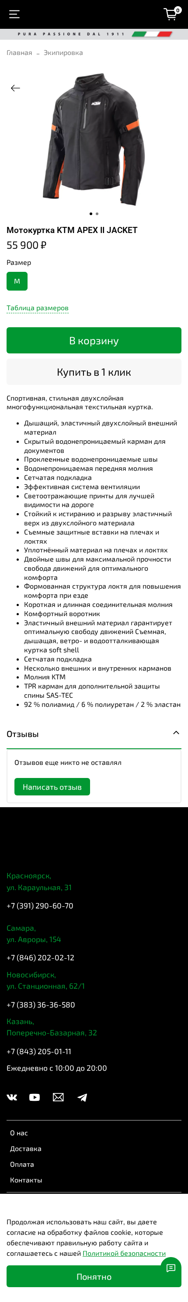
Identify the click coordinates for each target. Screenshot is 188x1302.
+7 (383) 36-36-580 (41, 1004)
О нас (19, 1132)
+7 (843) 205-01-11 (39, 1051)
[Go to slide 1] (91, 213)
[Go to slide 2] (97, 213)
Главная (19, 52)
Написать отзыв (52, 786)
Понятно (94, 1276)
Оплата (22, 1164)
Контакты (26, 1179)
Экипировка (63, 52)
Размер (19, 262)
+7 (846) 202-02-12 (40, 957)
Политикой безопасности (124, 1253)
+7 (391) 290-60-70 (40, 905)
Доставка (26, 1148)
